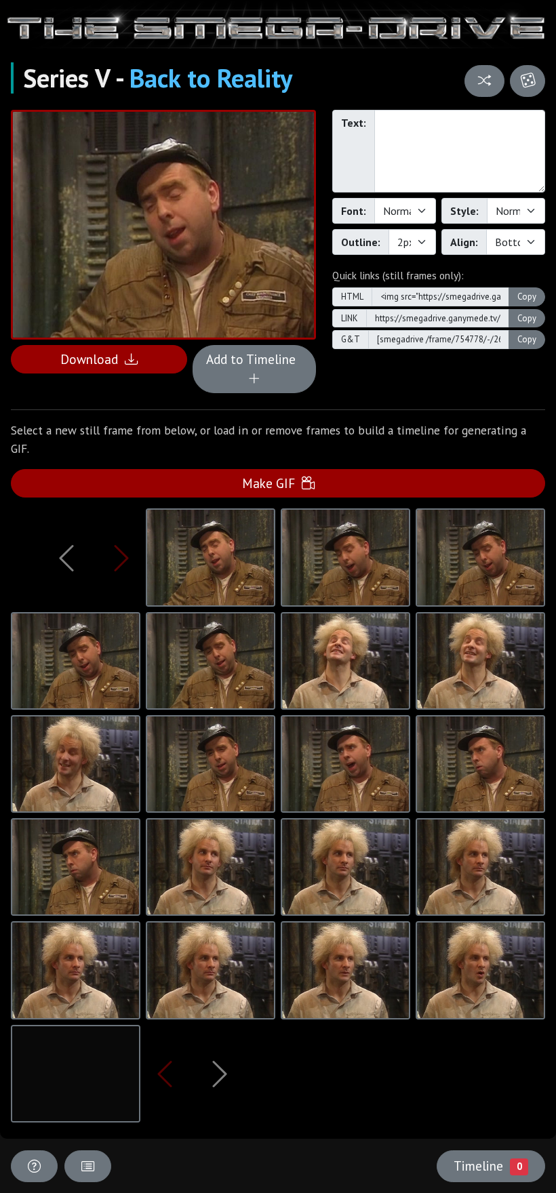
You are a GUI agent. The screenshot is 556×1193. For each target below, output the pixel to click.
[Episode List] (87, 1166)
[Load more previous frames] (66, 558)
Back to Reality (211, 78)
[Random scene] (484, 81)
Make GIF (272, 482)
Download (92, 358)
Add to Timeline (254, 358)
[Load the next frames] (220, 1073)
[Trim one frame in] (121, 558)
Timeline (487, 1165)
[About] (34, 1166)
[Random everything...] (527, 81)
